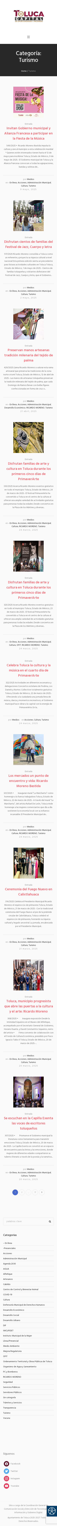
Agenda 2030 (9, 1264)
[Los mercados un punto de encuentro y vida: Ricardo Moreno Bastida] (28, 749)
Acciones (22, 183)
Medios (30, 179)
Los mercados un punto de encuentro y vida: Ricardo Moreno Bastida (28, 781)
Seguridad (8, 1382)
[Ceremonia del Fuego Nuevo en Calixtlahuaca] (28, 863)
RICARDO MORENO (35, 408)
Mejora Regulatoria (12, 1351)
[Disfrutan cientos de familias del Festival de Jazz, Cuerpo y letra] (28, 215)
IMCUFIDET (8, 1331)
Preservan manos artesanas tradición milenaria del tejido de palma (28, 355)
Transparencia (9, 1408)
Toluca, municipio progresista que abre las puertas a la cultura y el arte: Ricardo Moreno (28, 1006)
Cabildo (6, 1284)
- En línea (12, 183)
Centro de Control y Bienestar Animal (20, 1289)
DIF (4, 1325)
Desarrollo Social (11, 1315)
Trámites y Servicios (12, 1403)
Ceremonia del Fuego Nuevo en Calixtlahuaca (28, 892)
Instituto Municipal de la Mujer (17, 1336)
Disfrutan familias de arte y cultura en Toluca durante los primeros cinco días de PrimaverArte (28, 471)
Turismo (32, 186)
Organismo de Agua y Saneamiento (19, 1367)
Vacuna (6, 1418)
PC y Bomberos (10, 1372)
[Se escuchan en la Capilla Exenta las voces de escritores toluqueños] (28, 1092)
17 (35, 1192)
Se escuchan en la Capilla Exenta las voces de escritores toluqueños (28, 1123)
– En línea (7, 1243)
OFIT (19, 645)
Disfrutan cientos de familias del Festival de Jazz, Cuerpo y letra (28, 244)
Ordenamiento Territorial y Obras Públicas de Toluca (27, 1361)
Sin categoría (9, 1397)
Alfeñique (7, 1274)
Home (24, 71)
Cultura (24, 186)
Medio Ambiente (11, 1346)
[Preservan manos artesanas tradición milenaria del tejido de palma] (28, 324)
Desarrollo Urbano (11, 1320)
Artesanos (8, 1279)
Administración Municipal (39, 183)
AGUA (6, 1269)
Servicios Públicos (11, 1387)
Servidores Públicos (12, 1392)
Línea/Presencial (11, 1341)
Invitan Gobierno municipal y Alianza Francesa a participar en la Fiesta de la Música (28, 133)
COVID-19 (7, 1295)
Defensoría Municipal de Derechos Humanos (24, 1305)
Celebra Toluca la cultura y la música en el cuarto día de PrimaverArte (29, 671)
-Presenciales (9, 1248)
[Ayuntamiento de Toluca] (28, 16)
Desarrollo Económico (14, 408)
